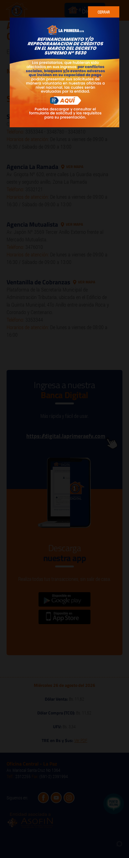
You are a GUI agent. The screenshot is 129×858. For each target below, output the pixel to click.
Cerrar (104, 11)
